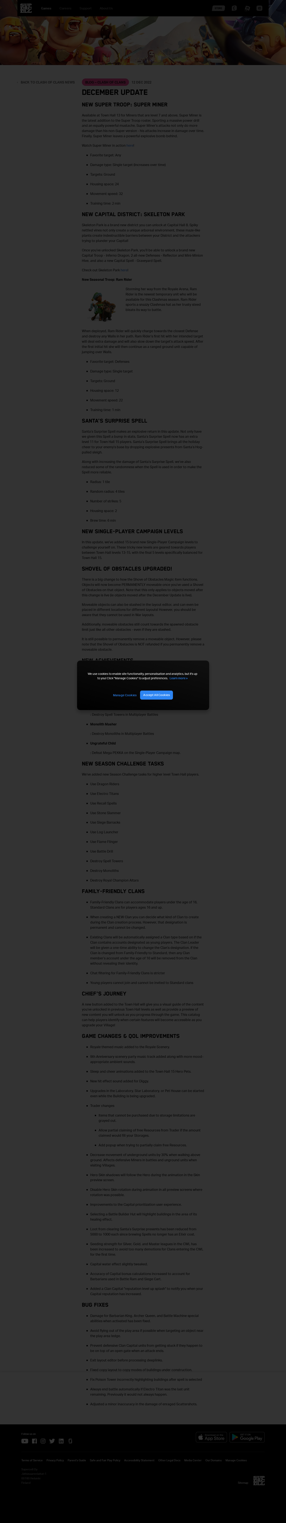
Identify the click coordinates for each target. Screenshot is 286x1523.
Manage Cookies (125, 695)
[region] (143, 685)
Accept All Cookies (156, 695)
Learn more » (179, 678)
